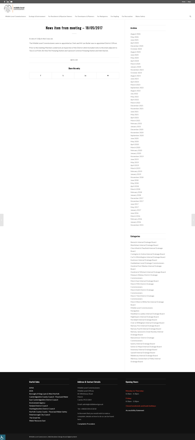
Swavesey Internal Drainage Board (144, 349)
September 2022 (137, 87)
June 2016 (134, 213)
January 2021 (136, 126)
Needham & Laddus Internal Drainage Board (148, 314)
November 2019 (137, 156)
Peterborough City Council (39, 415)
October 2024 (136, 49)
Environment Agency (37, 403)
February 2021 (136, 123)
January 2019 (136, 174)
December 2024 (137, 46)
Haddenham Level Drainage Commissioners (147, 263)
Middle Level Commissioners (142, 308)
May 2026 (135, 37)
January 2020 (136, 153)
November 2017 (137, 201)
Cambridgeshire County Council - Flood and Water (48, 397)
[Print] (14, 8)
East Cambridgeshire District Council (43, 400)
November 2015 (137, 225)
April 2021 (135, 117)
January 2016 (136, 222)
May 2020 (135, 141)
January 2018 (136, 195)
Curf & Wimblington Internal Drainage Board (148, 257)
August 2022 (135, 91)
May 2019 (135, 162)
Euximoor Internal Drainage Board (144, 260)
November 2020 (137, 132)
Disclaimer (54, 437)
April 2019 (135, 165)
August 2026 (135, 34)
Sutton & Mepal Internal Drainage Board (146, 346)
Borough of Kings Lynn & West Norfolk (44, 394)
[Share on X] (63, 75)
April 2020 (135, 144)
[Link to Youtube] (11, 1)
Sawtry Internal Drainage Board (143, 344)
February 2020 (136, 150)
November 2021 (137, 108)
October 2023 (136, 73)
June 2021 (134, 111)
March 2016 (135, 216)
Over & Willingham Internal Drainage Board (147, 323)
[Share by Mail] (108, 75)
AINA (31, 388)
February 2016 (136, 219)
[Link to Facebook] (4, 1)
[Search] (189, 16)
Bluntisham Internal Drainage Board (144, 245)
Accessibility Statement (135, 410)
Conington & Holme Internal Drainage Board (148, 254)
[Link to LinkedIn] (8, 1)
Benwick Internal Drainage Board (143, 242)
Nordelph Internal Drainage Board (144, 320)
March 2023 (135, 85)
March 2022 (135, 103)
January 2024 (136, 67)
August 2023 (135, 76)
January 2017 (136, 210)
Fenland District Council (38, 406)
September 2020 (137, 135)
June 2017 (134, 204)
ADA (31, 391)
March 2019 (135, 168)
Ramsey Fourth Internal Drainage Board (146, 329)
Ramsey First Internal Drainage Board (145, 326)
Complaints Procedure (86, 424)
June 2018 (134, 180)
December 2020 (137, 129)
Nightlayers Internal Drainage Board (145, 317)
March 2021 (135, 120)
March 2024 (135, 64)
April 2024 (135, 61)
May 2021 (135, 114)
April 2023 (135, 82)
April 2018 (135, 186)
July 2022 (134, 93)
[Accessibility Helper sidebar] (2, 437)
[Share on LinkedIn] (85, 75)
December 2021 (137, 105)
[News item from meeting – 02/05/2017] (1, 220)
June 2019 (134, 159)
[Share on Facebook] (40, 75)
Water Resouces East (37, 421)
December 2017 (137, 198)
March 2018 (135, 189)
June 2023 (134, 79)
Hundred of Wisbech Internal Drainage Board (148, 272)
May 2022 (135, 97)
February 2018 (136, 192)
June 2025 (134, 40)
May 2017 (135, 207)
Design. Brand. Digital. (65, 437)
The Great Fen (34, 418)
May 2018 (135, 183)
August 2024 (135, 52)
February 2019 (136, 171)
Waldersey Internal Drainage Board (144, 355)
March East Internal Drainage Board (144, 281)
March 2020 (135, 147)
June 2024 (134, 55)
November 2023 (137, 70)
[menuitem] (15, 16)
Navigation (135, 311)
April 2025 (135, 43)
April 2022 (135, 99)
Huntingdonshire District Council (42, 409)
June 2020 (134, 138)
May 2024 (135, 58)
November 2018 (137, 177)
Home (183, 1)
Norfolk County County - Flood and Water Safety (48, 412)
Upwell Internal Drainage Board (143, 352)
